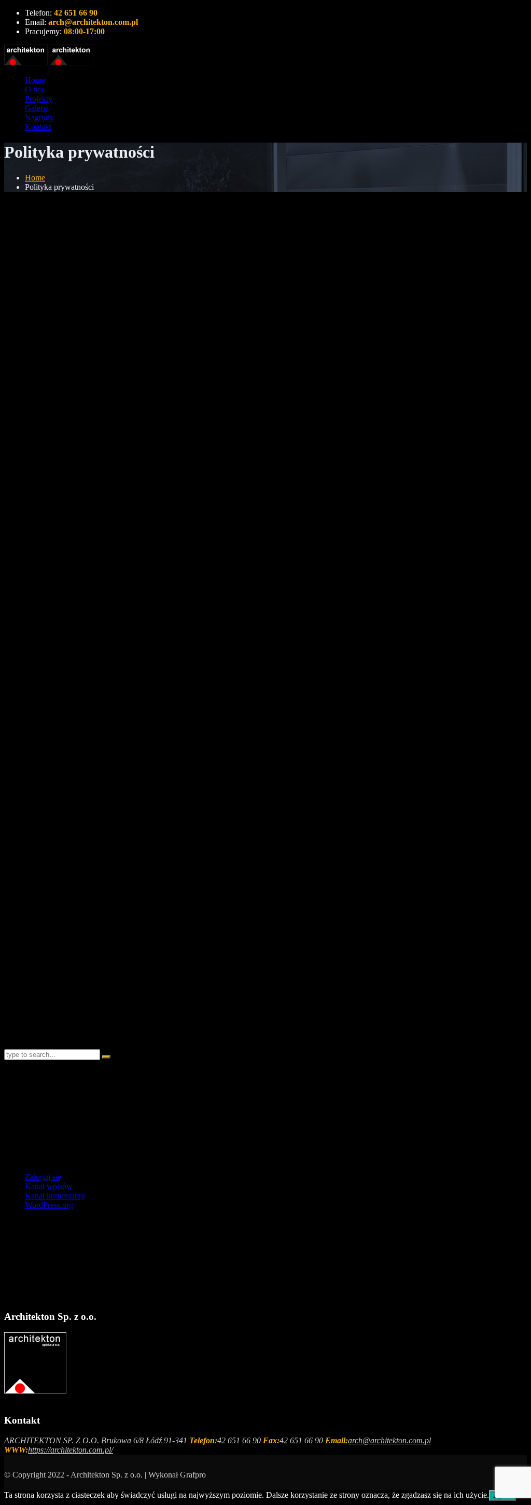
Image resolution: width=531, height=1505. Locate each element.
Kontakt (38, 126)
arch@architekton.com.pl (389, 1440)
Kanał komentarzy (55, 1195)
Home (35, 80)
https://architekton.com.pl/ (70, 1449)
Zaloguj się (43, 1177)
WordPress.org (49, 1205)
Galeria (37, 108)
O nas (34, 89)
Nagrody (39, 117)
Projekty (38, 98)
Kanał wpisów (49, 1186)
